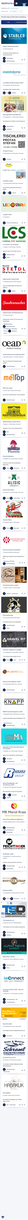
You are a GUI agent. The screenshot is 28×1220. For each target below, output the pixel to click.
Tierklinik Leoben (8, 181)
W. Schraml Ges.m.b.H (9, 1057)
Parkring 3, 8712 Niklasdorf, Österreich (12, 787)
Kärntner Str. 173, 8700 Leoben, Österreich (13, 993)
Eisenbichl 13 (7, 217)
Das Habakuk (6, 1093)
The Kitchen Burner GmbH (10, 585)
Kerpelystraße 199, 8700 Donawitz (12, 85)
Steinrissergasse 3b (8, 48)
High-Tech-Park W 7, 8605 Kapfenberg (12, 922)
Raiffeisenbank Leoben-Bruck (11, 421)
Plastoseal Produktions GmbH (12, 681)
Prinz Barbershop (8, 615)
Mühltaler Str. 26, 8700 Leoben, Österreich (13, 458)
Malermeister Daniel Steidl (11, 279)
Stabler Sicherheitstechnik (10, 46)
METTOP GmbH (7, 388)
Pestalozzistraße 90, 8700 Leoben (11, 552)
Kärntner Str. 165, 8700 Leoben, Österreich (13, 492)
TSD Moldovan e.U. (8, 920)
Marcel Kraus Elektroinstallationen (13, 819)
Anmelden (24, 3)
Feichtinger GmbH (8, 854)
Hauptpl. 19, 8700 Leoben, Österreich (12, 247)
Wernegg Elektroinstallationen (12, 114)
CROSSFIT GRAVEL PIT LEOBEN (12, 650)
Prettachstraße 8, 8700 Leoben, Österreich (13, 183)
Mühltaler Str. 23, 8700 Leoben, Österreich (13, 751)
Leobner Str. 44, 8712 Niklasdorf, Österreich (14, 959)
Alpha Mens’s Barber (9, 956)
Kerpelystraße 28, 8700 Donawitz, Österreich (14, 892)
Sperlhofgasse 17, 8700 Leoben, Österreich (13, 153)
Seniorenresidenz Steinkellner (12, 550)
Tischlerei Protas (8, 151)
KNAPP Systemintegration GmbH (12, 711)
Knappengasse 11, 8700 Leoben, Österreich (13, 117)
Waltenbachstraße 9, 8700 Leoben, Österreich (14, 714)
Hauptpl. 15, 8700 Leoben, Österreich (12, 424)
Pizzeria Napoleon (8, 456)
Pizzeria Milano (7, 520)
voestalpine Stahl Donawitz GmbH (13, 82)
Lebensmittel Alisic (8, 490)
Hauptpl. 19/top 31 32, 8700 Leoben (12, 587)
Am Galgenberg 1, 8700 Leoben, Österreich (13, 652)
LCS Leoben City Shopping (10, 244)
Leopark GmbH (7, 214)
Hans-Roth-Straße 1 (8, 315)
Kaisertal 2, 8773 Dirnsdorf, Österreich (12, 1059)
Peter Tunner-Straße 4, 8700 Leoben (12, 390)
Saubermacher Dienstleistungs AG (13, 312)
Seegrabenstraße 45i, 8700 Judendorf (12, 281)
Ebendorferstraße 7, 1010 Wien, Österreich (13, 356)
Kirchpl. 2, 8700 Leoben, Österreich (12, 1095)
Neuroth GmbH (7, 1024)
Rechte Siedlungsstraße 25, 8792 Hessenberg (14, 821)
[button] (3, 1217)
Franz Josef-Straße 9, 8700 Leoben (12, 617)
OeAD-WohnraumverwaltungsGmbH (13, 354)
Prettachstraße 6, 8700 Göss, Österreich (13, 684)
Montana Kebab (7, 890)
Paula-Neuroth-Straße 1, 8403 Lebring (12, 1026)
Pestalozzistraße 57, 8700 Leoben (11, 522)
